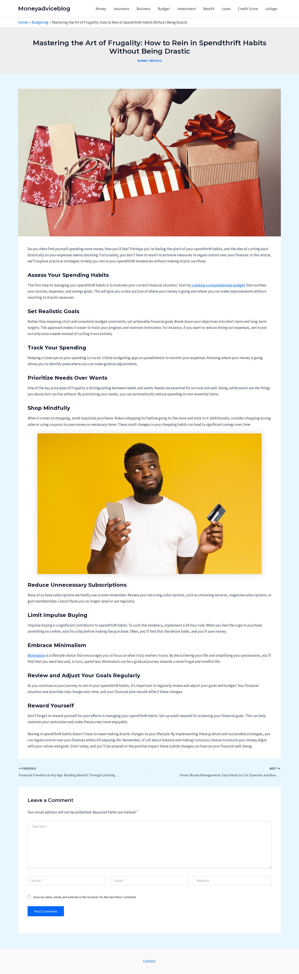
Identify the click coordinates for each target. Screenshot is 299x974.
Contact (149, 961)
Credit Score (248, 8)
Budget (164, 8)
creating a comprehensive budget (218, 285)
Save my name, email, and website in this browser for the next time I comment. (84, 897)
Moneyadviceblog (44, 8)
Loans (226, 8)
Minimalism (37, 655)
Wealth (208, 8)
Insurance (121, 8)
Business (143, 8)
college (271, 8)
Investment (186, 8)
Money (101, 8)
